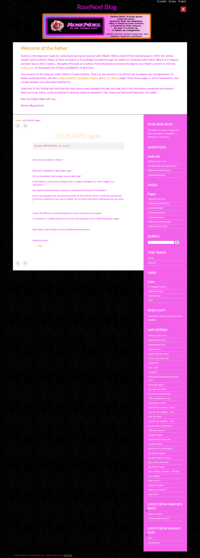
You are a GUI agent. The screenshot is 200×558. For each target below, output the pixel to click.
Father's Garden (155, 514)
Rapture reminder (155, 485)
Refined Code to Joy (157, 161)
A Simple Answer (155, 217)
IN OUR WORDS (155, 208)
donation (152, 320)
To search (182, 1)
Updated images (155, 435)
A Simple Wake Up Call (158, 519)
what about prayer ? (157, 430)
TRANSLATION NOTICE (159, 204)
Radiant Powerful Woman (159, 171)
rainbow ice (153, 363)
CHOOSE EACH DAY (157, 226)
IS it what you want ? (157, 389)
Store (150, 300)
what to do (153, 494)
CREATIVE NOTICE (157, 199)
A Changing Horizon (157, 287)
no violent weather (156, 453)
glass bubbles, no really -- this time (18, 126)
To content (161, 1)
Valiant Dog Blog (155, 291)
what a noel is (154, 481)
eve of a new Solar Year (158, 359)
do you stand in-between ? (160, 426)
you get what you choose (159, 458)
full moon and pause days (159, 394)
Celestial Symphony (157, 175)
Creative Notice (155, 444)
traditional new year (157, 340)
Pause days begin (156, 385)
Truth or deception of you (159, 398)
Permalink (66, 146)
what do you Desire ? (157, 490)
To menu (172, 1)
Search (153, 236)
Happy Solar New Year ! (158, 354)
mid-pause (152, 372)
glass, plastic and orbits (25, 126)
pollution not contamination (160, 449)
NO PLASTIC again (156, 467)
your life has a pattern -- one (161, 421)
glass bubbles (154, 476)
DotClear (68, 555)
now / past (153, 368)
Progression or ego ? (157, 403)
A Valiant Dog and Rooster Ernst (162, 166)
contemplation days (157, 345)
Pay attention (154, 543)
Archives (152, 263)
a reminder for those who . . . (161, 440)
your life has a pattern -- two (161, 412)
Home (18, 120)
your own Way (154, 417)
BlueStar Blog (154, 296)
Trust (150, 538)
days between (154, 349)
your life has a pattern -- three (161, 408)
